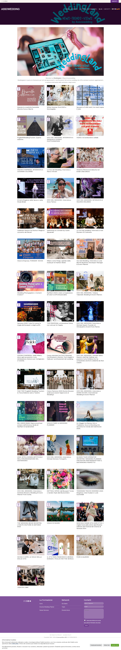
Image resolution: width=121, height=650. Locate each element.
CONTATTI (107, 9)
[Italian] (112, 9)
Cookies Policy (67, 635)
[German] (117, 9)
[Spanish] (119, 9)
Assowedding (8, 9)
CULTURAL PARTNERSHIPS (88, 9)
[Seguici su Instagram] (3, 1)
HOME (67, 9)
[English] (114, 9)
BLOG (100, 9)
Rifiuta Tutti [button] (106, 645)
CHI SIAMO (74, 9)
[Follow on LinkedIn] (5, 1)
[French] (115, 9)
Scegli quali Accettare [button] (96, 645)
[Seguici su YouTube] (6, 1)
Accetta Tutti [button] (115, 645)
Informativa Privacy (56, 635)
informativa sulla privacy (96, 622)
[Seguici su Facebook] (2, 1)
